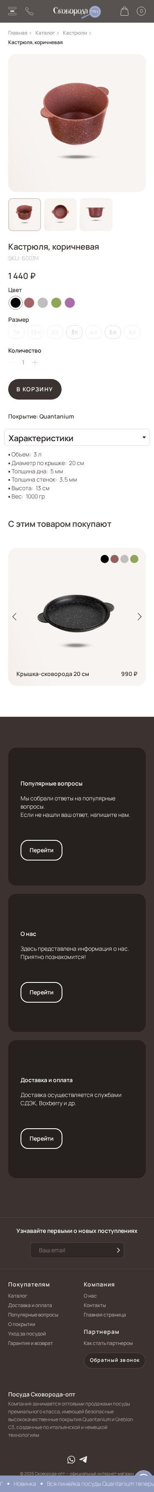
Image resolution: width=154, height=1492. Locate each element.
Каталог (45, 32)
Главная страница (105, 1314)
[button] (115, 1360)
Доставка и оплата (47, 1080)
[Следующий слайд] (140, 616)
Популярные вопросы (52, 783)
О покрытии (21, 1324)
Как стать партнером (108, 1343)
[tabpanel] (77, 473)
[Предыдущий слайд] (14, 616)
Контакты (95, 1305)
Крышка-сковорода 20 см (52, 674)
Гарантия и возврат (30, 1343)
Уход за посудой (27, 1333)
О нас (28, 934)
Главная (18, 32)
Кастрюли (75, 32)
